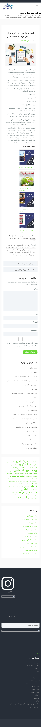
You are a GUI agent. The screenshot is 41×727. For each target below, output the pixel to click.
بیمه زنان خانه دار (9, 470)
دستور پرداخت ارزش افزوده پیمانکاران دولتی (24, 418)
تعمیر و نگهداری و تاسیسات (32, 680)
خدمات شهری (17, 475)
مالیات (26, 489)
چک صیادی (30, 498)
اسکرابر (23, 464)
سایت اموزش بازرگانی (30, 529)
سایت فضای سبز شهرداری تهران (28, 546)
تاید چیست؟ (33, 439)
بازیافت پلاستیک (33, 467)
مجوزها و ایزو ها (32, 410)
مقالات (16, 236)
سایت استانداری (32, 533)
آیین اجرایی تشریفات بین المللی (24, 263)
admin (17, 41)
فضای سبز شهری (19, 486)
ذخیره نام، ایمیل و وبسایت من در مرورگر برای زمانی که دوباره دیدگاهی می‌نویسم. (22, 344)
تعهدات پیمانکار (28, 473)
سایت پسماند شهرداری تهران (29, 553)
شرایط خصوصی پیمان (14, 481)
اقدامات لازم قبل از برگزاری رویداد (24, 270)
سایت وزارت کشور (31, 516)
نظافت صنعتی (14, 495)
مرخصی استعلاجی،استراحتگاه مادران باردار (25, 414)
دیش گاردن (7, 478)
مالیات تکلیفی (14, 492)
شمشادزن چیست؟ (31, 402)
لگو (9, 486)
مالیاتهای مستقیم (26, 495)
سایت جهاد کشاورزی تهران (29, 540)
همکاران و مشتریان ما (31, 423)
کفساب (22, 497)
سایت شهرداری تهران (31, 543)
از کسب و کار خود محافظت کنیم (21, 250)
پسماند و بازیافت (35, 677)
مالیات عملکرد (33, 495)
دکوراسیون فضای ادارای (30, 385)
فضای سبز (30, 486)
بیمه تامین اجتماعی (25, 470)
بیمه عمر (35, 473)
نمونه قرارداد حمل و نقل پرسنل (28, 406)
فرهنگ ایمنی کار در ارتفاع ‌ (23, 483)
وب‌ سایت (34, 330)
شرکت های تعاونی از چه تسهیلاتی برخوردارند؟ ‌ (24, 393)
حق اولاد (17, 473)
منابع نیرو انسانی (35, 707)
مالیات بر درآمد (28, 492)
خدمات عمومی (24, 236)
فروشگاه (37, 695)
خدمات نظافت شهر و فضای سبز (29, 478)
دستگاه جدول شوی (31, 448)
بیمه (23, 467)
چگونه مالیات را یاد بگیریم (22, 252)
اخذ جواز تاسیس (33, 461)
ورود (38, 653)
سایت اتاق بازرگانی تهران (30, 526)
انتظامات (16, 464)
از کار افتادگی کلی (33, 464)
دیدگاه (35, 289)
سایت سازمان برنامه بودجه (29, 519)
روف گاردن (25, 481)
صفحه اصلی (33, 368)
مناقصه (19, 495)
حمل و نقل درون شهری (31, 476)
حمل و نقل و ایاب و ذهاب (32, 683)
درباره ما (34, 389)
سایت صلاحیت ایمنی (31, 550)
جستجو (38, 621)
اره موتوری (9, 461)
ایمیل (35, 322)
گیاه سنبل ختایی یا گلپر (30, 431)
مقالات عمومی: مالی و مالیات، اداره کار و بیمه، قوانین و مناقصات (22, 238)
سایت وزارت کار (32, 523)
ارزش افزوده (21, 461)
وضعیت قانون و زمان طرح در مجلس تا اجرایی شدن (22, 253)
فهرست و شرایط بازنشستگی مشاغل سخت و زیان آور (22, 380)
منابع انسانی (33, 397)
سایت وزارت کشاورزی (31, 536)
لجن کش (12, 486)
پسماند (8, 495)
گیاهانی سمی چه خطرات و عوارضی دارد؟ (25, 376)
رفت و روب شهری (33, 481)
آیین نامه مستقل (24, 247)
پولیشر (35, 498)
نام (36, 314)
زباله (21, 481)
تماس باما (34, 372)
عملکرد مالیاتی (33, 483)
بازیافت (11, 464)
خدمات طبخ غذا (35, 689)
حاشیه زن (22, 473)
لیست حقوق (34, 489)
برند (28, 467)
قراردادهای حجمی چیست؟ (29, 444)
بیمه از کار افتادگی (16, 467)
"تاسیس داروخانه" (32, 435)
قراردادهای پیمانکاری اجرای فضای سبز (26, 427)
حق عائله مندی (10, 473)
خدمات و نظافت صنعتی (16, 478)
